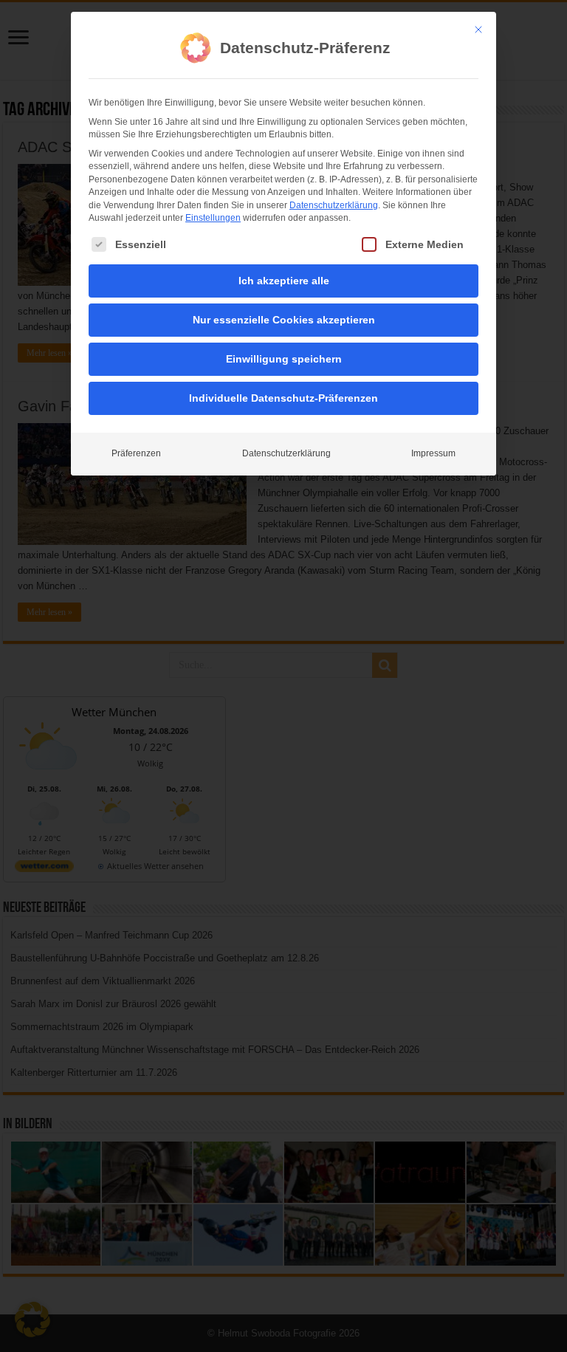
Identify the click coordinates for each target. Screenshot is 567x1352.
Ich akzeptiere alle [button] (283, 280)
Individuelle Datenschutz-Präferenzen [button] (283, 398)
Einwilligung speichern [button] (284, 359)
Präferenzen (136, 453)
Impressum (433, 453)
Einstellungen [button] (213, 218)
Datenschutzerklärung (333, 205)
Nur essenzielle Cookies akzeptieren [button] (284, 320)
